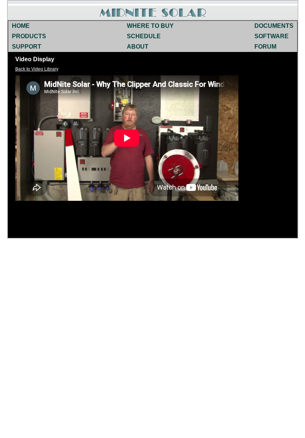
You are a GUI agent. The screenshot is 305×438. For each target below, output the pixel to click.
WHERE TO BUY (150, 26)
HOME (21, 26)
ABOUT (137, 46)
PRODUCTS (29, 36)
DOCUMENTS (273, 26)
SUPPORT (26, 46)
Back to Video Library (36, 69)
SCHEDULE (144, 36)
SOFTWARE (271, 36)
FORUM (265, 46)
